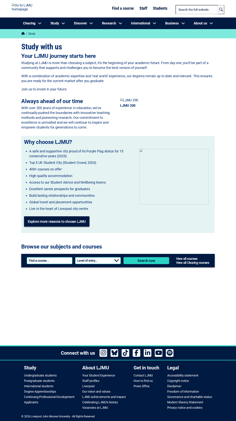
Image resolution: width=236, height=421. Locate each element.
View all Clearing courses (192, 262)
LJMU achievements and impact (104, 397)
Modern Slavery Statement (185, 402)
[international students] (67, 322)
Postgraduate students (39, 381)
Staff (143, 8)
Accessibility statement (182, 375)
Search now (146, 261)
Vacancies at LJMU (95, 407)
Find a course (123, 8)
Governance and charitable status (189, 397)
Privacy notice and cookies (184, 407)
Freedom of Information (183, 391)
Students (160, 8)
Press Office (142, 386)
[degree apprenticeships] (67, 301)
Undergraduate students (40, 375)
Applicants (31, 402)
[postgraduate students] (164, 280)
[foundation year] (164, 322)
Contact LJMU (143, 375)
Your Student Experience (98, 375)
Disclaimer (174, 386)
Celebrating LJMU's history (100, 402)
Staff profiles (90, 381)
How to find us (143, 381)
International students (38, 386)
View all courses (186, 258)
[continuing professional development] (164, 301)
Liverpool (88, 386)
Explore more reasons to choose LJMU (57, 221)
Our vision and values (96, 391)
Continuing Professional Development (49, 397)
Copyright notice (178, 381)
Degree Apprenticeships (40, 391)
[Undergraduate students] (67, 280)
